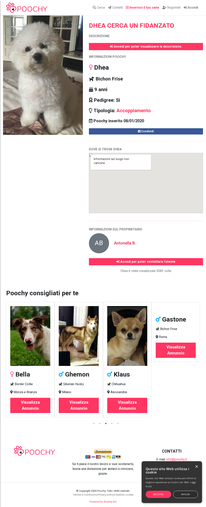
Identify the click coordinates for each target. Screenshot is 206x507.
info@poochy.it (176, 459)
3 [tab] (106, 423)
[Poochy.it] (26, 8)
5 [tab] (118, 423)
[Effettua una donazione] (103, 453)
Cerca (100, 7)
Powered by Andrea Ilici (103, 502)
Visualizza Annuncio (30, 405)
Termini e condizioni (84, 495)
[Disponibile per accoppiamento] (79, 336)
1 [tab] (94, 423)
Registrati (173, 7)
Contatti (117, 7)
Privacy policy (106, 495)
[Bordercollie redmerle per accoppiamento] (30, 336)
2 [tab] (100, 423)
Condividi (147, 131)
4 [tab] (112, 423)
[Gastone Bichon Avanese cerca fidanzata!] (176, 308)
